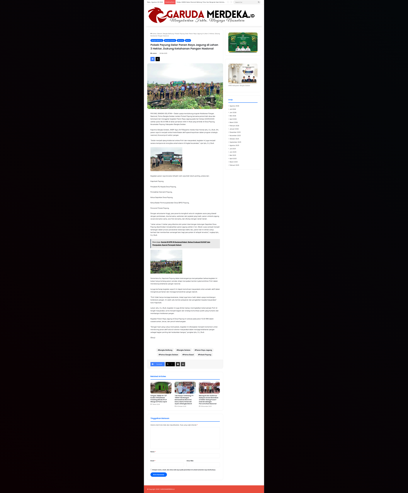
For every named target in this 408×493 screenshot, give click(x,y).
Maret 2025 (234, 162)
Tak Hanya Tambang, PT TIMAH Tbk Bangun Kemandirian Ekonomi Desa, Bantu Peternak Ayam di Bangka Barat (184, 400)
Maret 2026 (234, 122)
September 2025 (235, 142)
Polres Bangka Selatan (169, 355)
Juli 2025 (233, 149)
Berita (188, 40)
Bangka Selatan (170, 40)
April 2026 (233, 119)
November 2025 (235, 135)
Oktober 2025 (234, 139)
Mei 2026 (233, 116)
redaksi (154, 53)
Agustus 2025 (234, 145)
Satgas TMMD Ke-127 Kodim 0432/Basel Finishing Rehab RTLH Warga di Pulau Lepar (158, 399)
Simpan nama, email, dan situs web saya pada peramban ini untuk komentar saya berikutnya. (184, 470)
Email (152, 461)
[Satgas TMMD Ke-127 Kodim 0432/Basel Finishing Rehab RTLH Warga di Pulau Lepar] (160, 388)
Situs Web (190, 461)
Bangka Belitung (168, 33)
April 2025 (233, 158)
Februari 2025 (234, 165)
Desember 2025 (235, 132)
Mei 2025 (233, 155)
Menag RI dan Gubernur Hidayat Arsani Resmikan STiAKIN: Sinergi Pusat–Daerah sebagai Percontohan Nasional (208, 400)
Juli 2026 (233, 109)
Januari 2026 (234, 129)
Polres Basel (188, 355)
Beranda (180, 40)
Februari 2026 (234, 125)
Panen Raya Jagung (204, 350)
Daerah (159, 33)
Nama (153, 452)
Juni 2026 (233, 112)
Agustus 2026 (234, 106)
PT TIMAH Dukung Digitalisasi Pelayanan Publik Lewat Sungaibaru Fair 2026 (202, 2)
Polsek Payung (205, 355)
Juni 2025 (233, 152)
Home (154, 33)
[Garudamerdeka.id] (204, 15)
